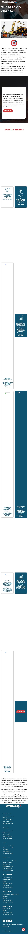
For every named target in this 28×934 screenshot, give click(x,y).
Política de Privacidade (17, 924)
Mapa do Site (6, 926)
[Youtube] (10, 921)
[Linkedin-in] (4, 921)
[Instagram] (7, 921)
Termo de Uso (6, 924)
